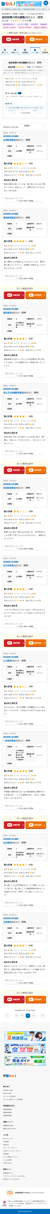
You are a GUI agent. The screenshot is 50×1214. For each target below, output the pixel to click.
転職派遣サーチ (8, 1173)
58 (34, 1016)
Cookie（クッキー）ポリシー (12, 1151)
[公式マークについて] (5, 21)
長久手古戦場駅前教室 (13, 393)
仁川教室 (7, 661)
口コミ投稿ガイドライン (11, 1157)
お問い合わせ (7, 1163)
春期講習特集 (7, 1109)
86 (43, 1016)
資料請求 (37, 39)
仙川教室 (7, 843)
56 (22, 1016)
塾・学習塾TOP (6, 9)
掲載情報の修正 (8, 1125)
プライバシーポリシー (10, 1148)
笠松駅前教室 (9, 488)
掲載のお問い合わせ (9, 1128)
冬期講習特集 (7, 1115)
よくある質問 (7, 1160)
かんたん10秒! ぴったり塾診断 (12, 1099)
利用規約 (6, 1154)
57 (28, 1016)
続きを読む (26, 113)
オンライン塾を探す (9, 1096)
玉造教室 (7, 922)
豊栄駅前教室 (9, 218)
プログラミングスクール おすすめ (14, 1176)
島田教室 (7, 313)
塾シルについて (8, 1138)
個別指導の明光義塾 (29, 9)
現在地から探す (8, 1090)
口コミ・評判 (41, 9)
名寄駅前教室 (9, 140)
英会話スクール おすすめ (11, 1179)
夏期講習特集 (7, 1112)
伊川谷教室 (8, 565)
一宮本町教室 (9, 740)
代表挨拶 (6, 1141)
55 (16, 1016)
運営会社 (6, 1144)
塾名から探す (17, 9)
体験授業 (13, 39)
